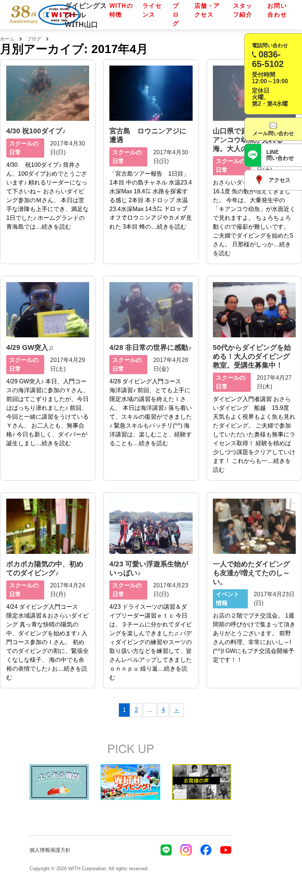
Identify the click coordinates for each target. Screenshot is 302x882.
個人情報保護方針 (50, 850)
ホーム (7, 39)
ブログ (176, 15)
